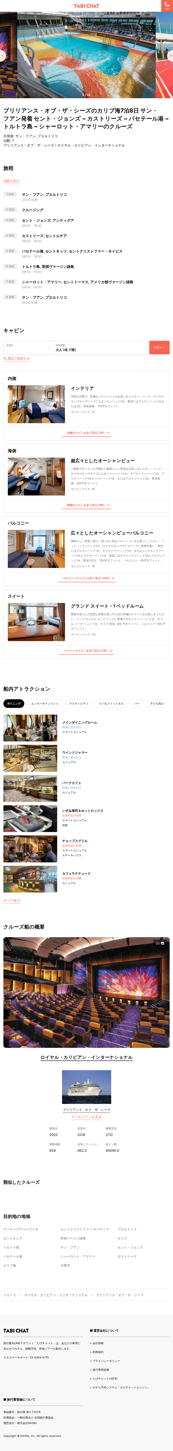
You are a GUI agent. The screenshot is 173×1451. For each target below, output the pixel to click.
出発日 (9, 345)
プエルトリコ (127, 1229)
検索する (159, 347)
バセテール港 (12, 1256)
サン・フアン (70, 1247)
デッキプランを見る (86, 1117)
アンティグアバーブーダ (20, 1229)
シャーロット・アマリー (78, 1256)
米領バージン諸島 (73, 1238)
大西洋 (65, 1265)
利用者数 (60, 345)
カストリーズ (127, 1256)
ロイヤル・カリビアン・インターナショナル (87, 1057)
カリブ (122, 1238)
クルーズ (9, 1295)
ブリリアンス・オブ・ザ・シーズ (86, 1110)
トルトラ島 (11, 1247)
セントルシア (12, 1238)
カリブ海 (9, 1265)
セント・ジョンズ (130, 1247)
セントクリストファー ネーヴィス (85, 1229)
